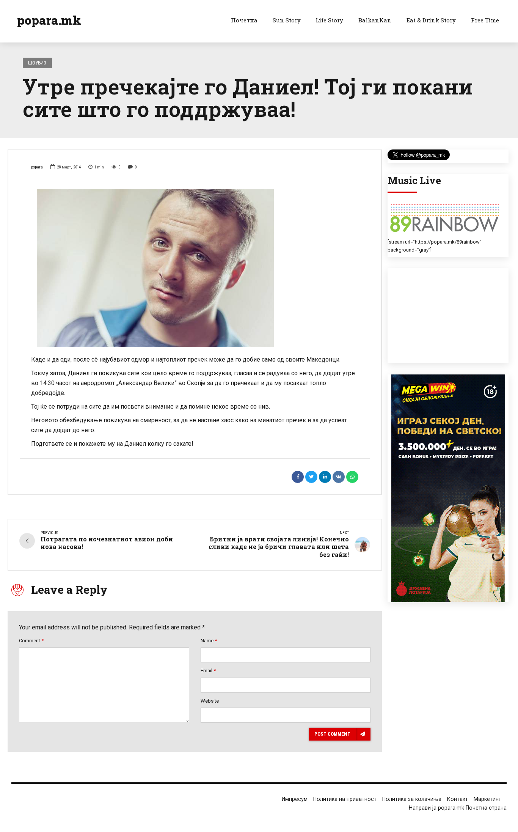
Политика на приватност (345, 799)
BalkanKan (374, 20)
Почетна (244, 20)
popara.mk (49, 20)
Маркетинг (487, 799)
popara (37, 167)
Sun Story (287, 20)
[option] (195, 268)
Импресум (295, 799)
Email (208, 670)
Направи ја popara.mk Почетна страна (458, 808)
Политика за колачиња (411, 799)
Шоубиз (37, 63)
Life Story (329, 20)
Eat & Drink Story (431, 20)
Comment (31, 640)
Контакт (457, 799)
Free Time (485, 20)
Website (210, 701)
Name (209, 640)
